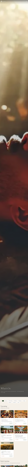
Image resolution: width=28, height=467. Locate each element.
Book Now (11, 423)
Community (14, 402)
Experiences (10, 402)
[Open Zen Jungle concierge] (26, 465)
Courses (18, 402)
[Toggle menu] (26, 1)
